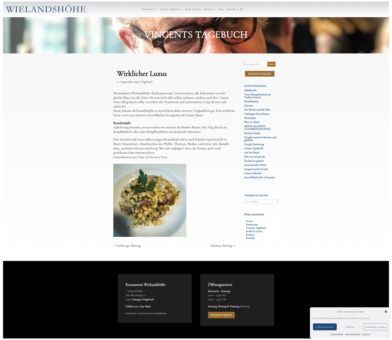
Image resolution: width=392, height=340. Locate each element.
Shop (221, 9)
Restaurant (147, 9)
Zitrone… (249, 105)
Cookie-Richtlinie (337, 334)
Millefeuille (250, 90)
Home (249, 221)
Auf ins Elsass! (252, 152)
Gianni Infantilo (253, 173)
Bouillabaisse (251, 101)
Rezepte (208, 9)
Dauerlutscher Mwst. (255, 165)
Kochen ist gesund (254, 160)
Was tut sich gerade (254, 156)
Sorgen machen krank (256, 169)
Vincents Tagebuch (169, 9)
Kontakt (231, 9)
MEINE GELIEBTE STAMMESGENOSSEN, (257, 127)
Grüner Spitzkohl (253, 148)
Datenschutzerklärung (353, 334)
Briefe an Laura (193, 9)
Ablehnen (350, 326)
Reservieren (221, 315)
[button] (385, 311)
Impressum (366, 334)
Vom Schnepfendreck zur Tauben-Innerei (257, 96)
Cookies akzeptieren (325, 326)
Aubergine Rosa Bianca (256, 113)
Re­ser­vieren (259, 74)
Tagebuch (147, 82)
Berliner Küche (252, 133)
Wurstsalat (250, 118)
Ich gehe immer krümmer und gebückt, (260, 139)
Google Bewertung (254, 144)
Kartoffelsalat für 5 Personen (259, 177)
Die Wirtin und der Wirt (257, 109)
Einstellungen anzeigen (375, 326)
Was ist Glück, (252, 122)
